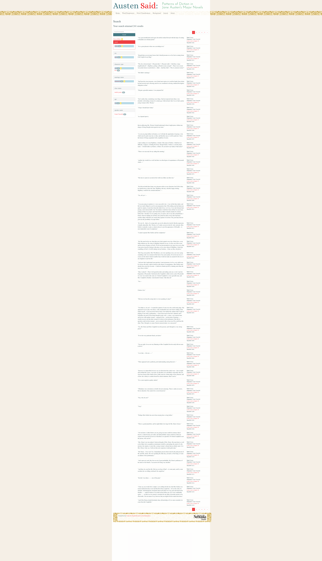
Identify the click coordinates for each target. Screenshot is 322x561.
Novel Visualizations (143, 13)
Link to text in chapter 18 (193, 41)
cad (115, 68)
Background (157, 13)
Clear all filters (117, 39)
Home (118, 13)
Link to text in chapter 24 (193, 190)
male (116, 57)
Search (165, 13)
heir (116, 70)
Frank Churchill (119, 114)
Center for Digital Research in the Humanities (138, 516)
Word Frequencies (128, 13)
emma (116, 46)
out (115, 103)
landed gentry (118, 92)
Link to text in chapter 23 (193, 49)
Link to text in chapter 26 (193, 401)
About (172, 13)
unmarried (117, 81)
